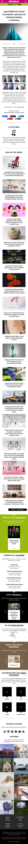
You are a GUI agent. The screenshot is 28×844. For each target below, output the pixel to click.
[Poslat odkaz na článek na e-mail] (18, 119)
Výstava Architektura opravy (14, 571)
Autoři (20, 818)
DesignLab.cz (17, 841)
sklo (23, 107)
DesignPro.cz (14, 647)
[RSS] (23, 731)
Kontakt (8, 817)
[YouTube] (19, 731)
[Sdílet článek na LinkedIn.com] (21, 116)
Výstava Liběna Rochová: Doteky (14, 584)
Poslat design (20, 825)
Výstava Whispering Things (14, 578)
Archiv (20, 820)
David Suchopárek (19, 112)
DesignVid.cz (17, 594)
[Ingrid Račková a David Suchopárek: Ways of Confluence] (14, 31)
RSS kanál (7, 823)
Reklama (8, 818)
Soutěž (20, 823)
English (20, 827)
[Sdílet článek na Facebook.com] (5, 116)
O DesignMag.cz (20, 817)
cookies (4, 839)
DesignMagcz (7, 741)
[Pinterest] (15, 731)
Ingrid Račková (10, 112)
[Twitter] (12, 731)
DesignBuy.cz (21, 517)
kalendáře (20, 555)
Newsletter (7, 827)
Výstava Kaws (14, 564)
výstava (19, 107)
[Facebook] (4, 731)
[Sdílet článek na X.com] (13, 116)
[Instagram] (8, 731)
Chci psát (8, 820)
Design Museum (17, 625)
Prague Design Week (17, 674)
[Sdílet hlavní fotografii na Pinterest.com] (10, 119)
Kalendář (8, 825)
